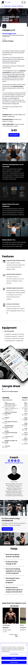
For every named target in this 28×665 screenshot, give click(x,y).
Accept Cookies (14, 662)
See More (13, 621)
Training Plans (7, 6)
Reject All (14, 658)
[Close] (26, 645)
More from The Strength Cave (14, 463)
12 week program (13, 634)
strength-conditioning (17, 6)
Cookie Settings (14, 654)
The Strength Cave (9, 34)
